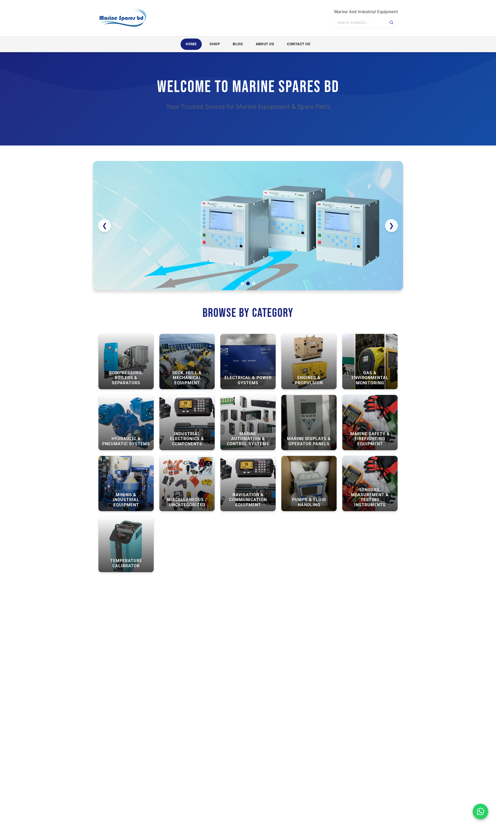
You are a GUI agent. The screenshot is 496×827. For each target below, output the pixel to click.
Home (191, 44)
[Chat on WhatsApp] (480, 811)
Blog (238, 44)
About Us (265, 44)
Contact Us (298, 44)
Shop (215, 44)
